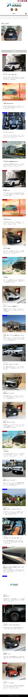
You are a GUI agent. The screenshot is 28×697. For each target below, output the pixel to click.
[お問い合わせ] (24, 1)
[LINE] (18, 1)
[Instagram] (22, 1)
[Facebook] (20, 1)
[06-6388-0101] (26, 1)
